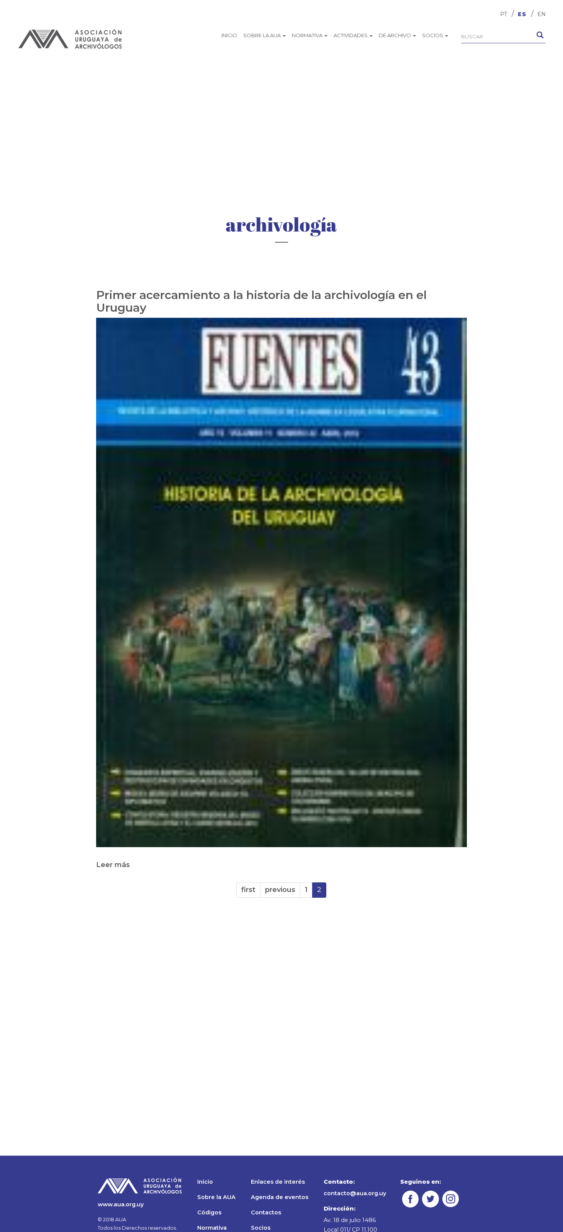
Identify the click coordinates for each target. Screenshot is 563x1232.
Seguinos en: (420, 1181)
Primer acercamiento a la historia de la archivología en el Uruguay (261, 301)
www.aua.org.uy (121, 1204)
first (248, 889)
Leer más (113, 865)
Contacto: (339, 1181)
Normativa (308, 35)
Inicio (229, 35)
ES (522, 14)
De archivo (395, 35)
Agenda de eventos (279, 1197)
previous (280, 889)
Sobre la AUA (262, 35)
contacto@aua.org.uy (355, 1193)
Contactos (266, 1212)
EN (541, 14)
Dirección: (339, 1208)
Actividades (351, 35)
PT (503, 14)
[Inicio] (70, 39)
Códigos (209, 1212)
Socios (433, 35)
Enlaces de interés (278, 1181)
